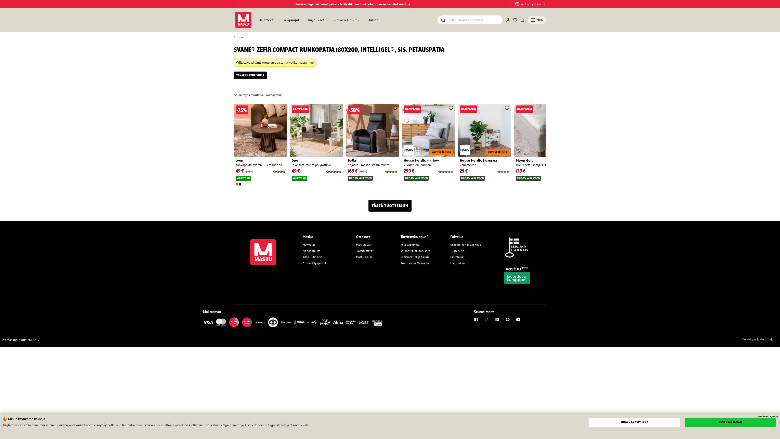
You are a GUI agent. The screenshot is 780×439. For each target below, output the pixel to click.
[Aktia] (338, 322)
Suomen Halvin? (346, 20)
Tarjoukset (315, 20)
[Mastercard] (221, 322)
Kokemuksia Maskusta (415, 263)
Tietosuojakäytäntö (768, 416)
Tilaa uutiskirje (312, 257)
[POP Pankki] (325, 322)
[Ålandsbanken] (364, 322)
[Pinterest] (508, 319)
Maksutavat (363, 245)
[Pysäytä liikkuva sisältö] (241, 4)
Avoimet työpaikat (314, 263)
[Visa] (208, 322)
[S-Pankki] (299, 322)
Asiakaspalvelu (410, 245)
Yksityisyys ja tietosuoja (758, 339)
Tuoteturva (457, 251)
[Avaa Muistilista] (515, 20)
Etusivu (239, 37)
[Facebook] (476, 319)
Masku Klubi (364, 257)
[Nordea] (286, 322)
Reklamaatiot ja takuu (415, 257)
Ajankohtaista (312, 251)
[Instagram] (486, 319)
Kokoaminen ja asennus (465, 245)
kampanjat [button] (290, 20)
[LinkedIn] (497, 319)
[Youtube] (518, 319)
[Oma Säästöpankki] (312, 322)
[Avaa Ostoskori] (522, 20)
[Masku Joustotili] (260, 322)
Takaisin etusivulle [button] (250, 75)
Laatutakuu (457, 263)
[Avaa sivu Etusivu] (243, 20)
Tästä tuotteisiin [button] (390, 205)
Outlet (372, 20)
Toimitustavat (365, 251)
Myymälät (309, 245)
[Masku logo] (263, 249)
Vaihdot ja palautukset (415, 251)
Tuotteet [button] (267, 20)
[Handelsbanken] (351, 322)
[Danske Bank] (377, 322)
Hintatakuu (457, 257)
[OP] (273, 322)
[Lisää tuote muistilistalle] (283, 108)
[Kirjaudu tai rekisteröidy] (507, 20)
